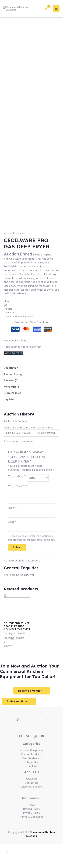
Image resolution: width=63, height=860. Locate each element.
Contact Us (31, 782)
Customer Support (31, 786)
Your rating (17, 476)
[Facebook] (20, 736)
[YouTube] (42, 736)
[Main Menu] (56, 8)
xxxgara (8, 309)
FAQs (31, 805)
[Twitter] (27, 736)
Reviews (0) (11, 380)
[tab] (31, 368)
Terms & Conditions (31, 816)
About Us (31, 778)
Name (12, 507)
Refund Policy (31, 809)
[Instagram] (35, 736)
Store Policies (12, 392)
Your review (17, 486)
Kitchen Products (31, 754)
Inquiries (9, 399)
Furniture (31, 766)
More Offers (11, 386)
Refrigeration (31, 762)
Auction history (13, 374)
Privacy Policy (31, 812)
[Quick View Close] (7, 851)
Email (12, 521)
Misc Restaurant (31, 758)
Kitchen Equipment (14, 233)
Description (11, 367)
